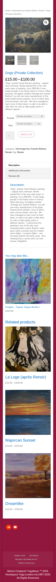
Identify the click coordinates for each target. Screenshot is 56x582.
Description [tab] (14, 165)
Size (10, 125)
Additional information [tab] (19, 170)
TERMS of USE (19, 556)
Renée (20, 152)
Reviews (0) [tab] (14, 176)
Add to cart (26, 134)
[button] (46, 22)
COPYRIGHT (33, 556)
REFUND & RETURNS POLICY (26, 559)
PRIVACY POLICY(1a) (26, 563)
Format (10, 118)
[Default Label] (8, 527)
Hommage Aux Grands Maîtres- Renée (28, 11)
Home (7, 11)
